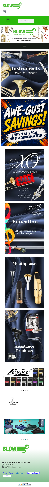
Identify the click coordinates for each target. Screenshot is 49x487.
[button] (8, 20)
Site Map (19, 473)
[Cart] (4, 11)
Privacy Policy (8, 473)
